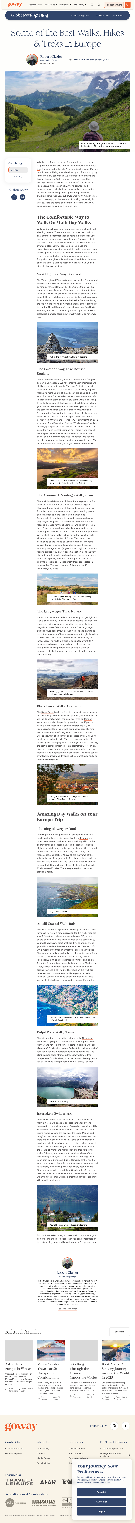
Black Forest (47, 712)
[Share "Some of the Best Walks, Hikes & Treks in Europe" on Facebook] (14, 197)
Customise (101, 1501)
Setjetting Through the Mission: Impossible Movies (83, 1371)
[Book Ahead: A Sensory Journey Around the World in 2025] (116, 1350)
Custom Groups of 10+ (111, 1448)
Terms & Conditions (78, 1458)
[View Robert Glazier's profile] (32, 59)
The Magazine (102, 15)
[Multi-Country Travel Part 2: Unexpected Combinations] (51, 1350)
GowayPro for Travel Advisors (110, 1455)
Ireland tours (66, 841)
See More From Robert (67, 1309)
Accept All (102, 1492)
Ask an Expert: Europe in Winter (18, 1366)
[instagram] (114, 1426)
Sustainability (43, 1463)
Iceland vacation (84, 620)
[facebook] (126, 1426)
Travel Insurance (77, 1448)
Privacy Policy (76, 1453)
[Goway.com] (14, 5)
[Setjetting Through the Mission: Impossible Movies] (84, 1350)
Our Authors (118, 15)
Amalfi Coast (43, 936)
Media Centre (43, 1458)
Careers (41, 1453)
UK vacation (53, 383)
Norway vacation (84, 1061)
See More (119, 1331)
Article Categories (79, 15)
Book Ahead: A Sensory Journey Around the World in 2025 (115, 1371)
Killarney (83, 838)
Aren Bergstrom (13, 1389)
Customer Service (14, 1448)
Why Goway (43, 1448)
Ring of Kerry (47, 834)
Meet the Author (47, 63)
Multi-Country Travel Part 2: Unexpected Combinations (48, 1371)
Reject (102, 1511)
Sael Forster (44, 1398)
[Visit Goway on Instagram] (22, 197)
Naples (77, 929)
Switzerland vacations (80, 1126)
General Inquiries (13, 1453)
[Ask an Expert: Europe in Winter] (19, 1350)
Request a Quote (114, 4)
